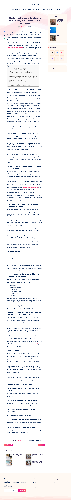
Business (24, 9)
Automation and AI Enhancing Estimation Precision (18, 69)
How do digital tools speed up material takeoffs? (19, 82)
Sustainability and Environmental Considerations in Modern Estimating (22, 73)
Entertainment (56, 485)
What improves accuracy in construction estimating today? (20, 81)
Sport (39, 9)
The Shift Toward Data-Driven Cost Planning (17, 68)
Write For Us (35, 490)
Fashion (29, 9)
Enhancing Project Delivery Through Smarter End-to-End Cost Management (23, 77)
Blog (54, 482)
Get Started (22, 490)
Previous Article (8, 444)
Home (12, 9)
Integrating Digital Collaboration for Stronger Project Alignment (21, 71)
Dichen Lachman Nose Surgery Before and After (60, 36)
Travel (43, 9)
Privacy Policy (35, 487)
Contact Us (35, 485)
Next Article (41, 444)
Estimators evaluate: (14, 75)
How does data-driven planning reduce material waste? (20, 85)
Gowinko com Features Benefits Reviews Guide (61, 29)
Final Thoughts (12, 79)
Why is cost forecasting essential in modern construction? (21, 84)
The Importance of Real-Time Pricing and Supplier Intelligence (20, 72)
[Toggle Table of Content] (36, 67)
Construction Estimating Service (34, 343)
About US (34, 482)
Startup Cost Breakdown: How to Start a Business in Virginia (18, 462)
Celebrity (35, 9)
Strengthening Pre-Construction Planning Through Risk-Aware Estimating (23, 76)
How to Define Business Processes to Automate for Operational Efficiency (18, 455)
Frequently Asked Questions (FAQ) (15, 80)
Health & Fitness (50, 9)
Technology (17, 9)
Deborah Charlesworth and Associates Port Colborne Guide (37, 455)
